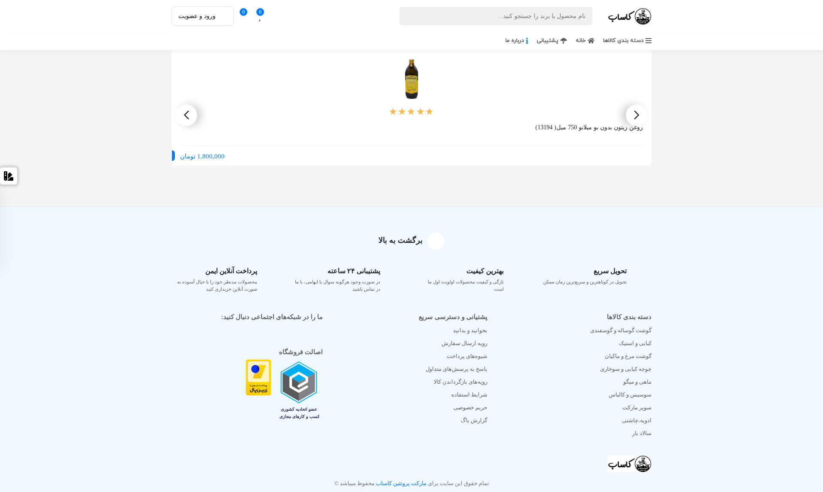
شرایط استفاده (469, 394)
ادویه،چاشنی (637, 420)
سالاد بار (642, 433)
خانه (581, 41)
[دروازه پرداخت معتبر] (258, 391)
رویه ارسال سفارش (464, 343)
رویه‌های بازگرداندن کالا (460, 382)
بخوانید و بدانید (470, 330)
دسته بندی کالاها (623, 41)
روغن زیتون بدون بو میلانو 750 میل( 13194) (589, 127)
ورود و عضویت (197, 16)
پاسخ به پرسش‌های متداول (456, 369)
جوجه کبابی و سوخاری (626, 369)
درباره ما (514, 41)
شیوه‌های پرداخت (467, 356)
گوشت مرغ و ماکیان (628, 356)
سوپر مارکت (637, 407)
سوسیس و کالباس (630, 394)
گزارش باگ (474, 420)
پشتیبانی (547, 41)
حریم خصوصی (470, 407)
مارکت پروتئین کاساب (401, 483)
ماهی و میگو (637, 382)
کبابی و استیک (635, 343)
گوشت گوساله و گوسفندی (621, 330)
